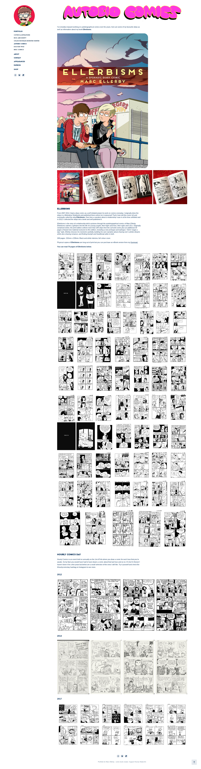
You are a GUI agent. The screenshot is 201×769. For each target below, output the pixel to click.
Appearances (19, 61)
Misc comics (19, 49)
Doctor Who (19, 47)
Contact (17, 58)
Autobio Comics (20, 44)
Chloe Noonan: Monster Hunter (26, 41)
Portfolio (18, 31)
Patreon (17, 65)
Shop (16, 69)
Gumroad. (134, 242)
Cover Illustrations (22, 35)
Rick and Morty (20, 38)
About (16, 54)
